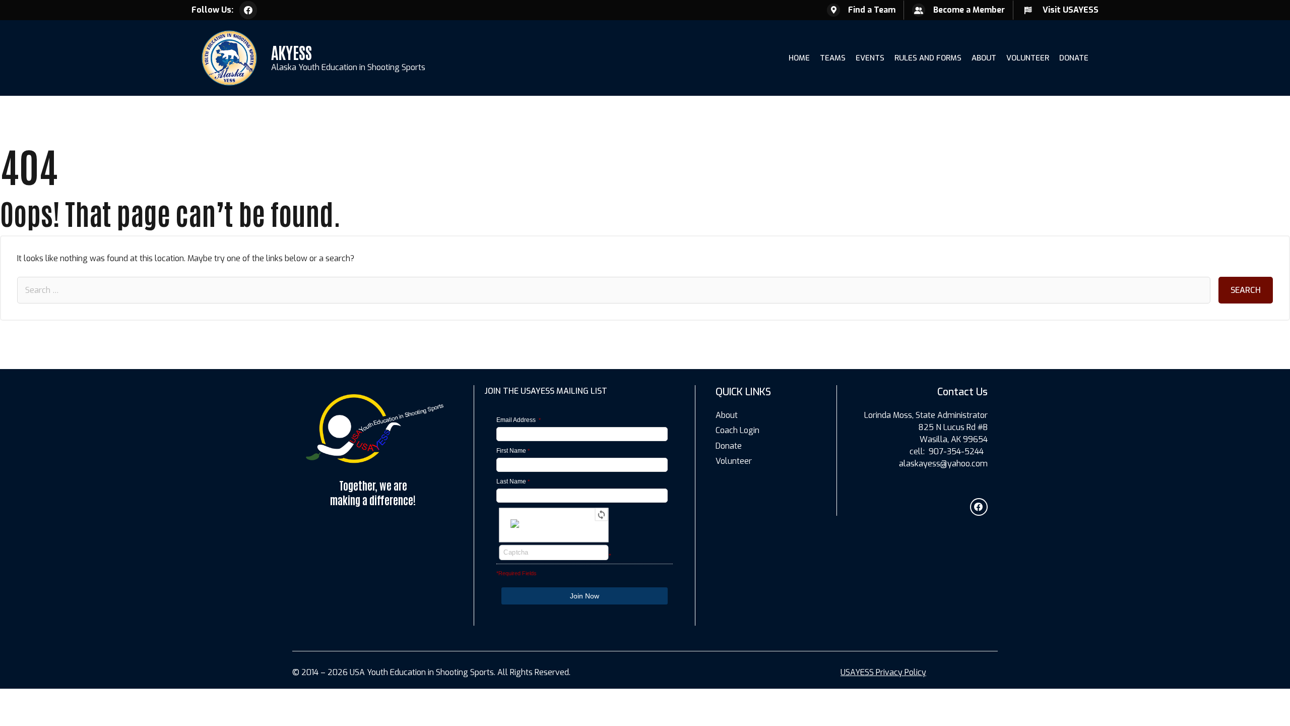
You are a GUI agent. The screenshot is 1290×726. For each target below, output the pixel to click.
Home (799, 58)
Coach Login (737, 430)
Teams (833, 58)
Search (1246, 290)
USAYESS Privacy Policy (883, 672)
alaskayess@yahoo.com (943, 463)
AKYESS (291, 51)
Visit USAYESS (1071, 10)
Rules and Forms (927, 58)
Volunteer (1027, 58)
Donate (1073, 58)
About (984, 58)
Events (870, 58)
